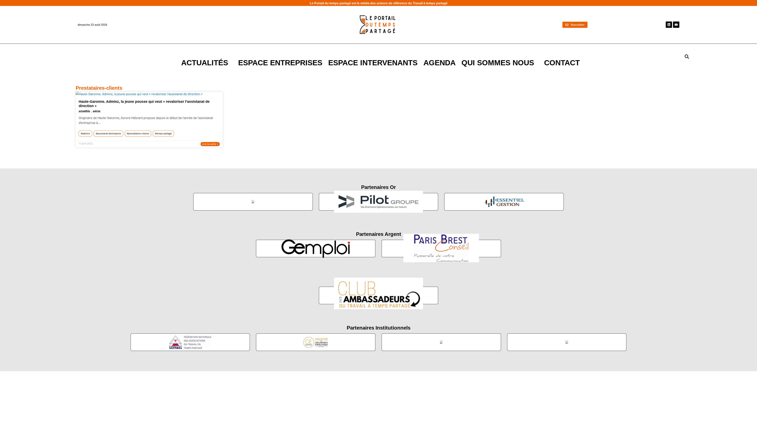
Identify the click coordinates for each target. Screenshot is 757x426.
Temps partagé (164, 133)
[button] (687, 57)
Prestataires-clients (138, 133)
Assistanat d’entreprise (109, 133)
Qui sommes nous (497, 62)
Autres (96, 110)
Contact (562, 62)
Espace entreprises (280, 62)
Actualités (204, 62)
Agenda (439, 62)
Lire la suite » (210, 144)
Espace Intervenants (373, 62)
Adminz (86, 133)
